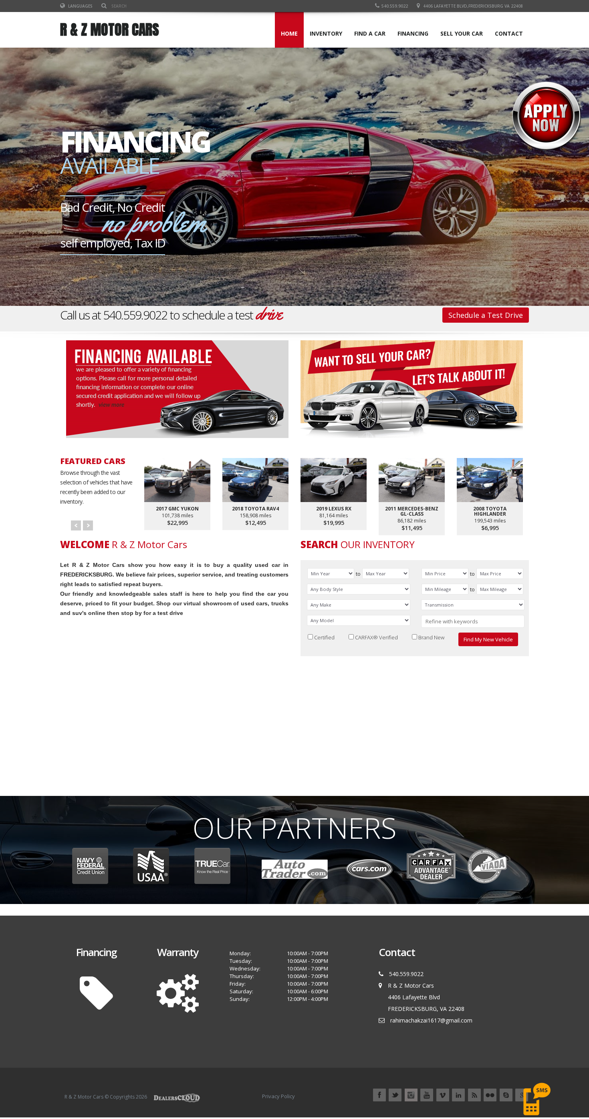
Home (289, 33)
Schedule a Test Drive (485, 315)
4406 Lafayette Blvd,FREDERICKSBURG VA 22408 (473, 6)
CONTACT (509, 33)
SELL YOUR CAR (461, 33)
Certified (324, 637)
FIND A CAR (369, 33)
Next (88, 525)
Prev (76, 525)
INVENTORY (326, 33)
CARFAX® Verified (376, 637)
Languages (80, 6)
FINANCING (412, 33)
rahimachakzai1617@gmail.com (431, 1020)
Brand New (431, 637)
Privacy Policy (278, 1096)
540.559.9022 (394, 6)
